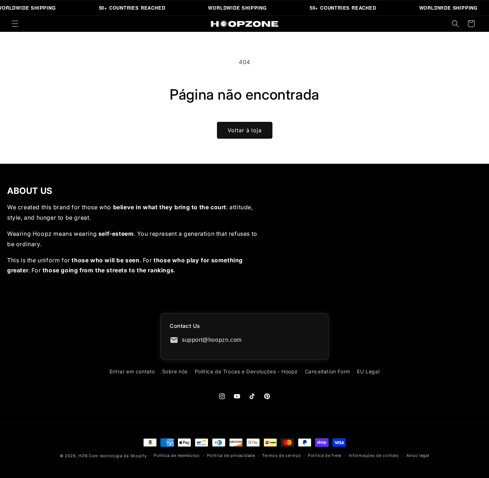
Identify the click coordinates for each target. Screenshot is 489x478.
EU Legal (368, 371)
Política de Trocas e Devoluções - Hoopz (246, 371)
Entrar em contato (132, 371)
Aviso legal (418, 455)
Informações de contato (374, 455)
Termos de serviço (281, 455)
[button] (15, 24)
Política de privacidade (231, 455)
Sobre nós (175, 371)
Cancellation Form (327, 371)
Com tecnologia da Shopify (118, 455)
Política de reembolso (177, 455)
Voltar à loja (245, 130)
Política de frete (325, 455)
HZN (82, 455)
